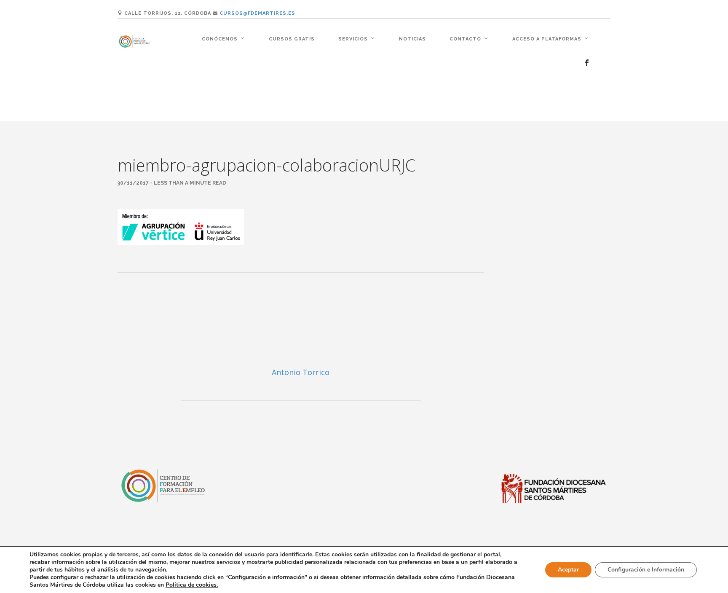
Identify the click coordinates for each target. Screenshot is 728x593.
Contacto (465, 39)
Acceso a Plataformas (546, 39)
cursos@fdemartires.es (257, 13)
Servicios (353, 39)
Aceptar (568, 570)
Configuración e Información (646, 570)
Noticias (412, 39)
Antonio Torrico (300, 372)
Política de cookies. (192, 585)
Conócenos (220, 39)
